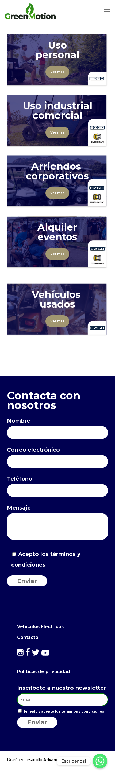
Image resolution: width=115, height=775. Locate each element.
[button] (107, 11)
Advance (52, 759)
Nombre (18, 421)
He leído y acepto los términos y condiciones (63, 711)
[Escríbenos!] (100, 761)
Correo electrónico (33, 449)
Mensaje (19, 507)
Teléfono (19, 478)
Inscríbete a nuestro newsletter (61, 688)
